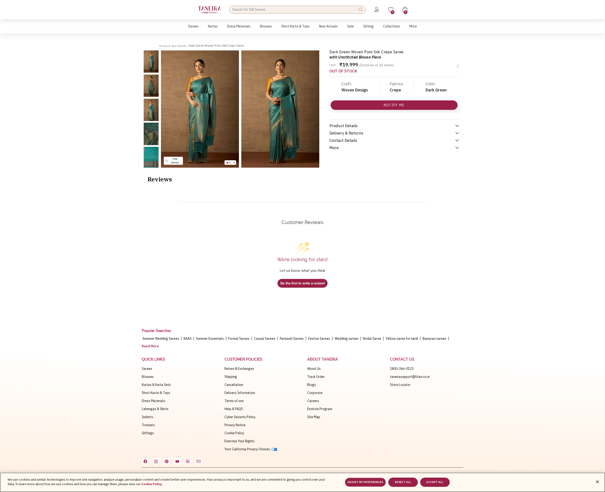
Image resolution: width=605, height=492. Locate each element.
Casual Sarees (264, 338)
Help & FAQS (234, 409)
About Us (314, 369)
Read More (150, 346)
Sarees (147, 369)
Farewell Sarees (292, 338)
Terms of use (234, 401)
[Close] (597, 482)
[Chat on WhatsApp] (187, 461)
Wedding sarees (347, 338)
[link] (266, 28)
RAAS (188, 338)
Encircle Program (319, 409)
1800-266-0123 (402, 369)
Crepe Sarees (178, 46)
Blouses (148, 377)
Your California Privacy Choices (248, 449)
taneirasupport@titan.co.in (410, 377)
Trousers (148, 425)
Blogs (311, 385)
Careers (313, 401)
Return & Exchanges (239, 369)
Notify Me (394, 105)
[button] (193, 28)
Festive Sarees (319, 338)
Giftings (148, 433)
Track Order (316, 377)
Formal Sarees (239, 338)
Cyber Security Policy (240, 417)
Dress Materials (153, 401)
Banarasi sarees (434, 338)
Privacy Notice (235, 425)
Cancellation (234, 385)
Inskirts (147, 417)
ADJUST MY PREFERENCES (365, 482)
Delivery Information (240, 393)
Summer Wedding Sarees (161, 338)
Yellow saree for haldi (402, 338)
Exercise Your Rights (240, 441)
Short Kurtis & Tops (156, 393)
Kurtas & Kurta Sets (156, 385)
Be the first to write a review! (303, 283)
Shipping (231, 377)
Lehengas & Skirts (155, 409)
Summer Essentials (210, 338)
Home (163, 46)
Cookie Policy (234, 433)
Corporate (315, 393)
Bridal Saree (372, 338)
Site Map (313, 417)
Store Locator (400, 385)
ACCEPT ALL (434, 482)
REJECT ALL (403, 482)
